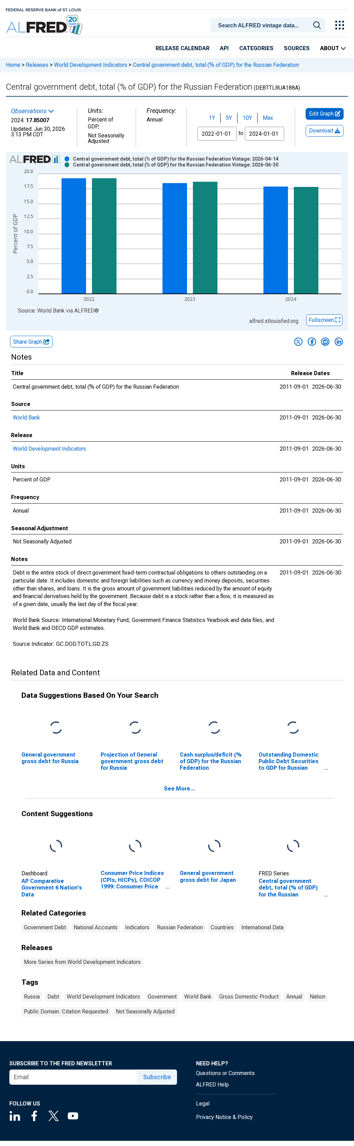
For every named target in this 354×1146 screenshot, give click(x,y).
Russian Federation (180, 927)
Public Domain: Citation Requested (66, 1011)
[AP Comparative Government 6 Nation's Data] (56, 846)
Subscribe (157, 1077)
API (224, 48)
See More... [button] (179, 788)
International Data (262, 927)
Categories (256, 48)
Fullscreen (322, 320)
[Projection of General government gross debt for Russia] (135, 727)
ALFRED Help (212, 1084)
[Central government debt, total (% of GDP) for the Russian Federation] (293, 846)
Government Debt (45, 927)
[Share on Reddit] (325, 341)
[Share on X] (298, 341)
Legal (202, 1103)
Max (268, 118)
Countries (222, 927)
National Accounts (96, 927)
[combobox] (269, 24)
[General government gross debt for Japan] (214, 846)
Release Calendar (182, 48)
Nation (317, 996)
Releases (37, 65)
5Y (229, 118)
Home (13, 65)
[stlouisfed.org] (43, 9)
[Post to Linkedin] (339, 341)
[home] (45, 25)
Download (322, 130)
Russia (32, 996)
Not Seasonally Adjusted (145, 1011)
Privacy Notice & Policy (224, 1117)
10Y (247, 118)
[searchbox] (269, 25)
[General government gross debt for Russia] (56, 727)
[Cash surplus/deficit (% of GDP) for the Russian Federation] (214, 727)
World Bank (26, 417)
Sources (297, 48)
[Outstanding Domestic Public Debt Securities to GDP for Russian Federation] (293, 727)
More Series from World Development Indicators (82, 962)
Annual (294, 996)
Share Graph (28, 342)
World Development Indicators (90, 65)
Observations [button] (29, 111)
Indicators (137, 927)
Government (162, 996)
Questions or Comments (225, 1073)
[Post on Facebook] (312, 341)
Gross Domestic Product (249, 996)
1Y (212, 118)
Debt (53, 996)
